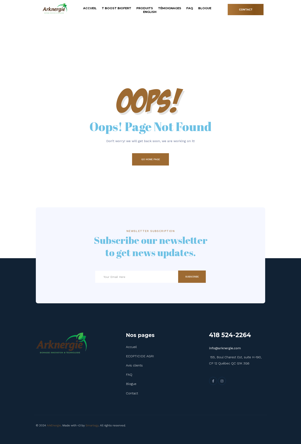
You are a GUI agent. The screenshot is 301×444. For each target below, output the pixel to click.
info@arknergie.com (225, 348)
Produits (144, 8)
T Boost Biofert (116, 8)
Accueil (90, 8)
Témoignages (169, 8)
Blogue (204, 8)
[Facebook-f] (213, 381)
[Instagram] (222, 381)
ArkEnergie (54, 425)
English (149, 12)
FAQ (189, 8)
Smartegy (92, 425)
